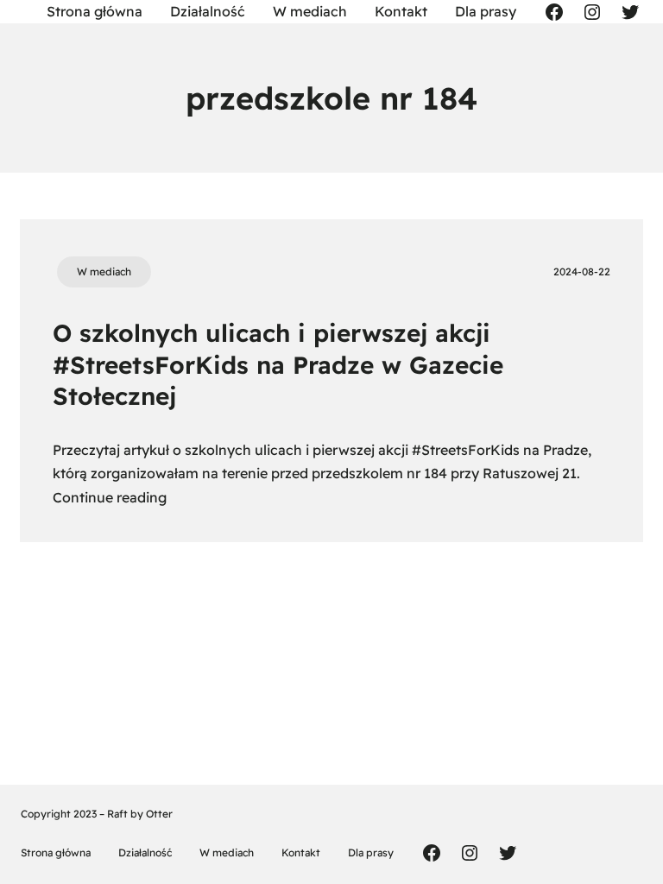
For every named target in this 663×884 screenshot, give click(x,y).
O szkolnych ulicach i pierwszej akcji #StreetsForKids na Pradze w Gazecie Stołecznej (278, 364)
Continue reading (110, 497)
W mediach (104, 271)
